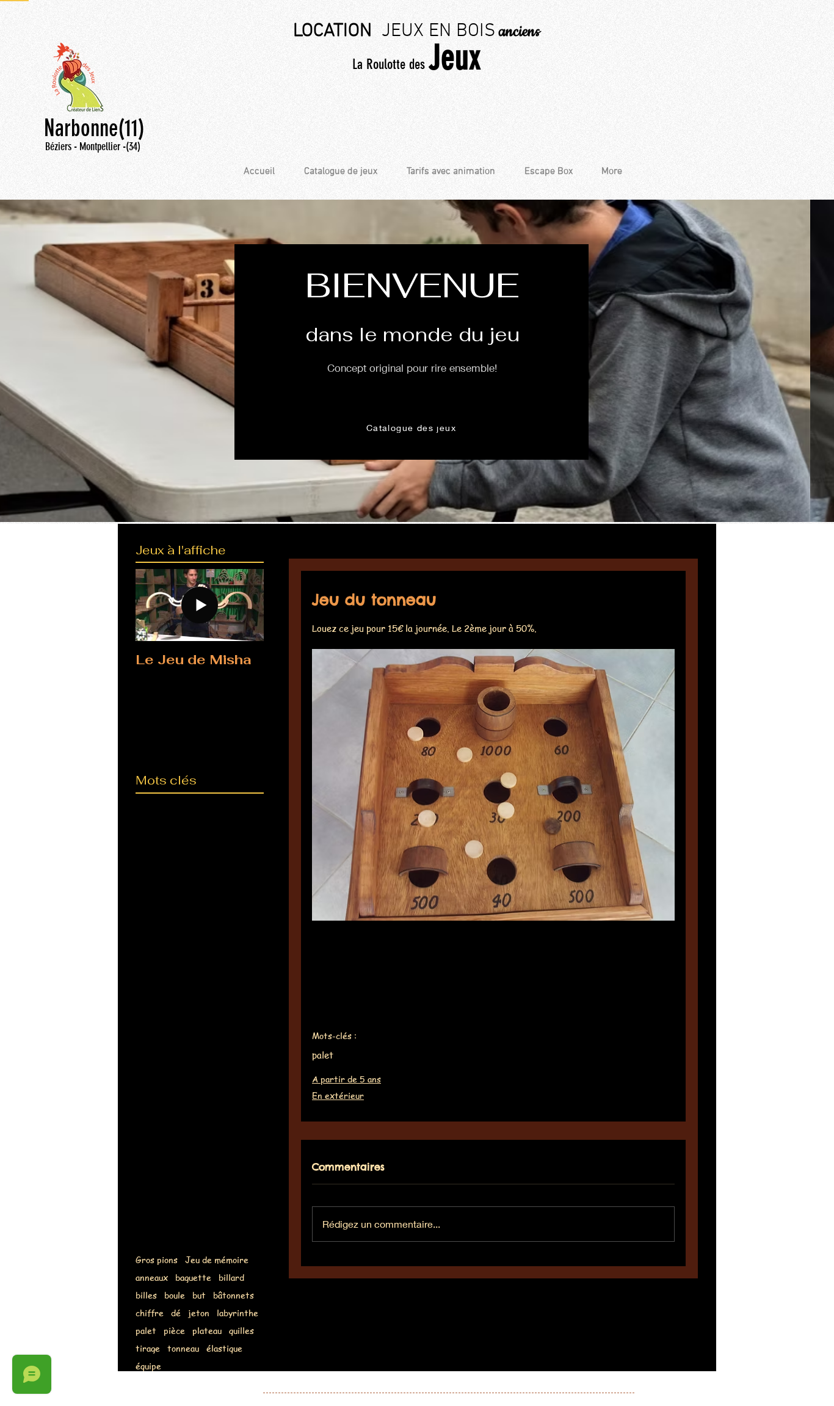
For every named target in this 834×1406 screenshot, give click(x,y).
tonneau (183, 1348)
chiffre (150, 1313)
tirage (148, 1348)
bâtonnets (233, 1295)
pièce (174, 1330)
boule (174, 1295)
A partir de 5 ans (346, 1079)
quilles (241, 1330)
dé (176, 1313)
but (199, 1295)
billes (146, 1295)
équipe (148, 1366)
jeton (198, 1313)
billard (231, 1277)
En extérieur (338, 1095)
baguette (193, 1277)
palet (146, 1330)
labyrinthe (237, 1313)
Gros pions (157, 1260)
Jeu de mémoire (216, 1260)
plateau (207, 1330)
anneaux (152, 1277)
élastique (224, 1348)
